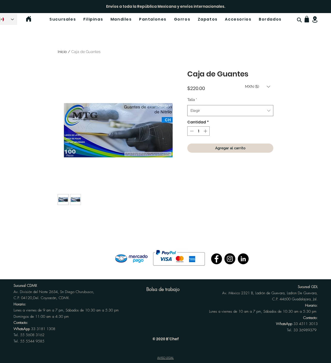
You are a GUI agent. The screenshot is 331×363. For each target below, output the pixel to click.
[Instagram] (229, 258)
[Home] (28, 19)
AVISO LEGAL (165, 358)
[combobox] (230, 110)
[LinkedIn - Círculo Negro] (243, 258)
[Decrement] (191, 131)
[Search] (299, 20)
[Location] (315, 19)
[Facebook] (216, 258)
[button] (257, 86)
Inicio (62, 51)
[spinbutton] (199, 131)
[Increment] (206, 131)
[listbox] (257, 86)
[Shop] (307, 19)
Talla (192, 100)
